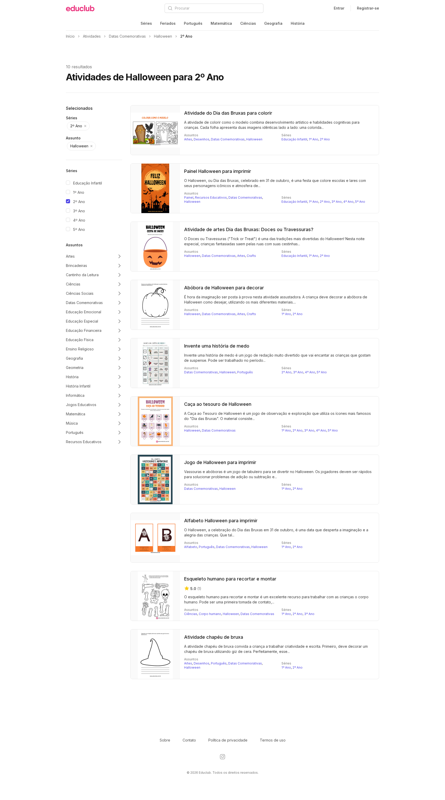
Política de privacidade (227, 740)
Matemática (221, 23)
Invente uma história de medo (216, 346)
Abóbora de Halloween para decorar (224, 287)
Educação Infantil (87, 183)
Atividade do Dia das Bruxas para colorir (228, 113)
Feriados (168, 23)
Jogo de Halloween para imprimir (220, 462)
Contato (189, 740)
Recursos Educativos (211, 197)
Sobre (165, 740)
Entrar (339, 8)
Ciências (248, 23)
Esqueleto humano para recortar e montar (230, 579)
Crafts (251, 256)
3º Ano (79, 211)
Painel (188, 197)
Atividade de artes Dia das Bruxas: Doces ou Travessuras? (248, 229)
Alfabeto (190, 547)
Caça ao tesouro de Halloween (217, 404)
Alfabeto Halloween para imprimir (221, 520)
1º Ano (78, 192)
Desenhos (201, 139)
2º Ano (79, 201)
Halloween (254, 139)
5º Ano (79, 229)
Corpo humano (210, 614)
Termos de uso (273, 740)
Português (193, 23)
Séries (146, 23)
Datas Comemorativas (228, 139)
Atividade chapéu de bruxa (213, 637)
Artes (188, 139)
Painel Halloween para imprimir (217, 171)
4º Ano (79, 220)
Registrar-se (368, 8)
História (298, 23)
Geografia (273, 23)
